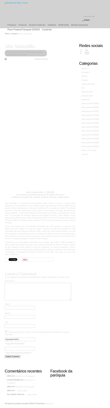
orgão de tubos (87, 91)
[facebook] (80, 53)
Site (6, 322)
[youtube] (86, 53)
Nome (7, 304)
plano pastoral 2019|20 (90, 123)
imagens (14, 33)
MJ (82, 88)
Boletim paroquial (79, 25)
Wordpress (49, 403)
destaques (85, 72)
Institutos (52, 25)
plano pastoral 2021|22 (90, 130)
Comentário (10, 281)
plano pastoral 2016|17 (90, 111)
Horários (23, 25)
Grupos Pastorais (37, 25)
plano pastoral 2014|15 (90, 103)
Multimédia (63, 25)
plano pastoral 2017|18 (90, 115)
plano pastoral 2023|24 (90, 138)
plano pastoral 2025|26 (90, 146)
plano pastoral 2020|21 (90, 127)
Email (7, 313)
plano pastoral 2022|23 (90, 134)
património (14, 54)
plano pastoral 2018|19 (90, 119)
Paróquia (12, 25)
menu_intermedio (88, 84)
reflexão (84, 154)
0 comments (23, 54)
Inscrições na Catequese (24, 376)
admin (15, 52)
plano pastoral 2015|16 (90, 107)
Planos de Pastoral (88, 150)
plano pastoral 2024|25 (90, 142)
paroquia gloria (87, 95)
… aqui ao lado (21, 390)
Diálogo (84, 76)
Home (7, 33)
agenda (84, 68)
